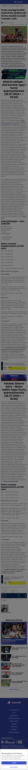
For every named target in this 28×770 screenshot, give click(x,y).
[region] (14, 759)
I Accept (14, 762)
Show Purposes (14, 767)
